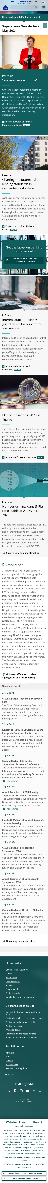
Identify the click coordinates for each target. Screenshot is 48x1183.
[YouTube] (27, 1090)
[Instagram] (21, 1090)
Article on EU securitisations (20, 457)
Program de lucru (14, 989)
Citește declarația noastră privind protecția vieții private (25, 1159)
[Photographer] (46, 67)
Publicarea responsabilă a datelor (21, 1038)
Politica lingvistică (14, 1026)
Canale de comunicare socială (20, 997)
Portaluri (10, 1053)
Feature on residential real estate (18, 228)
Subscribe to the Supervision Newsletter (25, 260)
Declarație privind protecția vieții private (24, 1018)
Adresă (9, 985)
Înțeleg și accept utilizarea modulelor (25, 1173)
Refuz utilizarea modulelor (25, 1178)
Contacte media (13, 993)
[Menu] (43, 7)
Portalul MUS (12, 1065)
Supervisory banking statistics (22, 553)
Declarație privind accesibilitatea (21, 1034)
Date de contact (13, 982)
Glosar (9, 974)
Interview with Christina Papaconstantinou (17, 123)
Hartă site (11, 1074)
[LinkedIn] (15, 1090)
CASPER (9, 1061)
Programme (12, 781)
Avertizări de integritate (16, 1068)
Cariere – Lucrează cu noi (17, 970)
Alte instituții (11, 978)
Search (36, 7)
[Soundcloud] (33, 1090)
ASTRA (8, 1057)
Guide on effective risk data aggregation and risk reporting (19, 676)
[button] (43, 2)
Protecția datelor (13, 1030)
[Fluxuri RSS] (40, 1090)
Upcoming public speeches (20, 941)
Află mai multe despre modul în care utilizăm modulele (25, 1166)
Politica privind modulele (21, 1022)
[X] (8, 1090)
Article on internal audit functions (16, 368)
